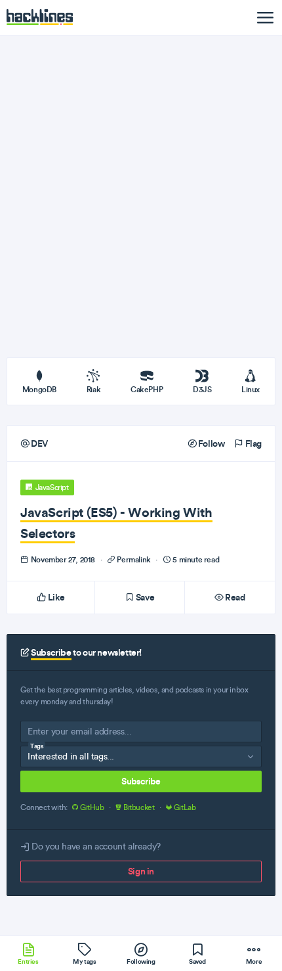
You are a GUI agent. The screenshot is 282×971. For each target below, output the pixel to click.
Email (38, 734)
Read (234, 597)
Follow (210, 443)
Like (55, 597)
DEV (39, 443)
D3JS (202, 389)
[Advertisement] (141, 196)
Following (141, 961)
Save (144, 597)
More (254, 961)
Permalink (134, 559)
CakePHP (147, 389)
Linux (250, 389)
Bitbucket (138, 807)
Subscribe (140, 781)
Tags (36, 746)
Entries (28, 961)
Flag (252, 443)
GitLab (183, 807)
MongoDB (39, 389)
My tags (84, 961)
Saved (197, 961)
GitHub (92, 807)
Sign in (141, 871)
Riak (93, 389)
